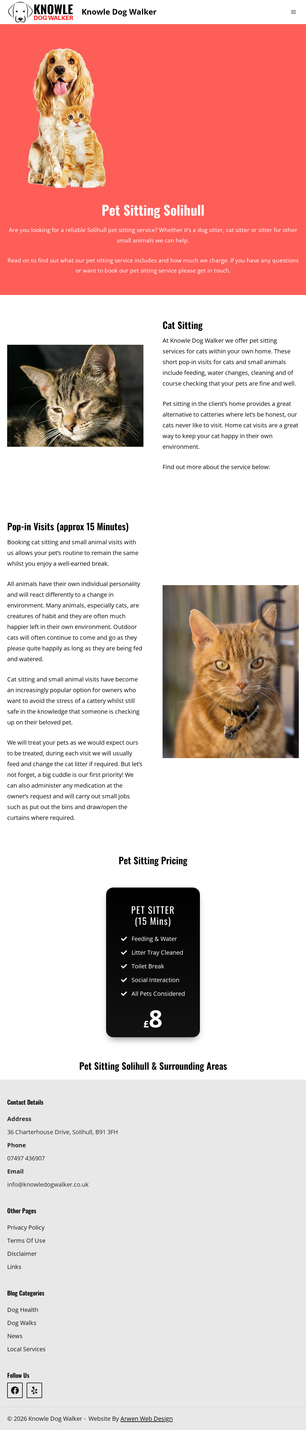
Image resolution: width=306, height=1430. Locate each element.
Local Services (26, 1349)
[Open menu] (293, 11)
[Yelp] (34, 1390)
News (15, 1336)
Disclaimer (22, 1254)
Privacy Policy (26, 1227)
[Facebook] (15, 1390)
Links (14, 1267)
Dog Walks (21, 1323)
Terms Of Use (26, 1240)
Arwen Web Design (146, 1418)
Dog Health (22, 1310)
